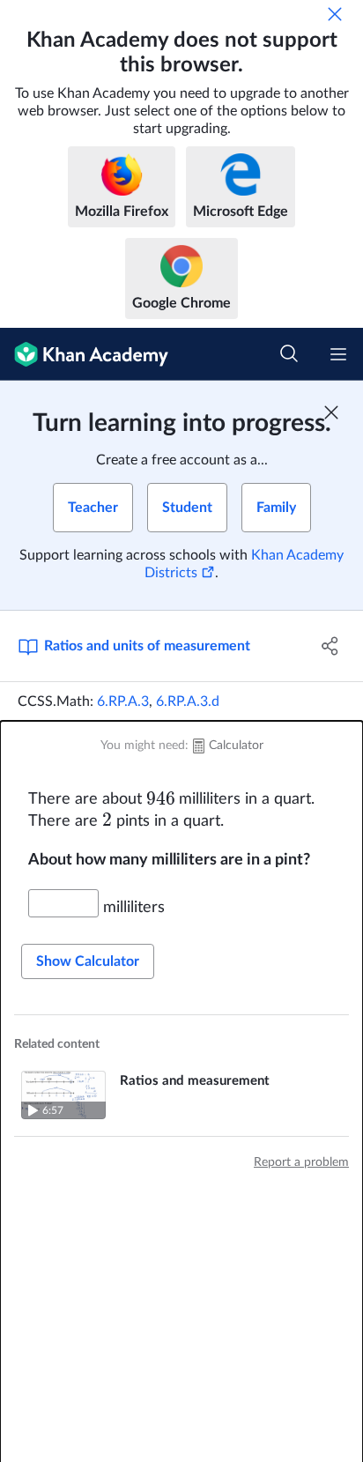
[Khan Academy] (84, 354)
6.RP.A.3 (123, 701)
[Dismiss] (335, 14)
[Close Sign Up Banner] (331, 412)
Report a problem (301, 1162)
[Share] (330, 646)
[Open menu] (338, 354)
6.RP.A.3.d (187, 701)
